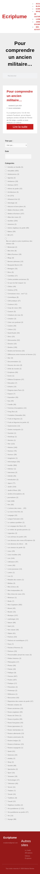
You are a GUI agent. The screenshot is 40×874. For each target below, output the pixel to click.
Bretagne (12, 268)
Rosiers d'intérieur (16, 744)
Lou (10, 576)
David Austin (14, 333)
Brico (11, 272)
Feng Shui (12, 411)
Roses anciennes (15, 708)
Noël (11, 626)
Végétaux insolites (15, 805)
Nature (12, 622)
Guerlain (12, 433)
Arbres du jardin (15, 188)
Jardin (12, 487)
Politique (12, 672)
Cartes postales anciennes (18, 279)
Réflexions (12, 694)
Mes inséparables (15, 590)
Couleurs (12, 304)
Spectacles (13, 769)
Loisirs (11, 572)
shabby (11, 758)
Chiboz (12, 286)
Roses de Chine (14, 715)
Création (12, 319)
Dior (10, 358)
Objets (12, 633)
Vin (10, 815)
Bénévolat (12, 247)
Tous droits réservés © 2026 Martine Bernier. (20, 868)
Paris (11, 644)
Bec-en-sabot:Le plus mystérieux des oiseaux (19, 242)
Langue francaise (15, 519)
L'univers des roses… (17, 508)
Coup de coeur (14, 308)
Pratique (12, 683)
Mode (11, 601)
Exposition (13, 397)
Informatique (14, 462)
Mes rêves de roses (16, 594)
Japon (11, 483)
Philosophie (13, 662)
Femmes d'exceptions (17, 408)
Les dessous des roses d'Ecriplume (21, 540)
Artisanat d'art (14, 199)
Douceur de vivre (15, 365)
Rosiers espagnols (15, 748)
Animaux (13, 185)
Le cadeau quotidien (16, 522)
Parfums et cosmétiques (18, 640)
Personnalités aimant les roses (20, 655)
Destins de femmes (16, 351)
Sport (11, 773)
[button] (33, 1)
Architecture (13, 192)
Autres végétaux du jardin (18, 228)
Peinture (12, 651)
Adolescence (13, 174)
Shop (11, 762)
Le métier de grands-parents (19, 529)
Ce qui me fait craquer (17, 283)
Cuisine (12, 326)
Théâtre (12, 790)
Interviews (12, 472)
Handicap (12, 436)
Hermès (12, 440)
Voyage (12, 819)
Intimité (12, 476)
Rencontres (13, 697)
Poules (12, 680)
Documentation (14, 361)
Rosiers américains (16, 737)
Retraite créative (15, 705)
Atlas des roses (14, 217)
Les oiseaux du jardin (16, 547)
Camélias (13, 276)
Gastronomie (14, 426)
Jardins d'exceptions (16, 494)
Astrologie (12, 203)
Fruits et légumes (15, 419)
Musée (12, 612)
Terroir (11, 787)
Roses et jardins (15, 719)
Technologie (13, 780)
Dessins (12, 344)
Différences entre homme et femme (22, 354)
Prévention (13, 687)
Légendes (12, 533)
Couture (12, 311)
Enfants (12, 386)
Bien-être (12, 251)
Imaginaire (13, 458)
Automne (12, 224)
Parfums (12, 637)
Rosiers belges (14, 740)
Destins (12, 347)
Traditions (12, 798)
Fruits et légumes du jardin (18, 422)
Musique (13, 615)
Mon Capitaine (15, 605)
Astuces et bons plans (17, 206)
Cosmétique (13, 297)
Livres (11, 565)
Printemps (12, 690)
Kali (11, 501)
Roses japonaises (15, 726)
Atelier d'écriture (15, 210)
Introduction (13, 479)
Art (11, 196)
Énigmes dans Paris (16, 390)
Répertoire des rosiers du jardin (20, 701)
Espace (11, 394)
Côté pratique (14, 301)
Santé (11, 751)
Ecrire (11, 376)
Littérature (13, 562)
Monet (11, 608)
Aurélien (13, 221)
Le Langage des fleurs (17, 526)
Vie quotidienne (16, 808)
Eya (11, 401)
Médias (11, 583)
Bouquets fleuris (15, 265)
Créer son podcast (15, 322)
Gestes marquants (15, 429)
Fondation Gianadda (16, 415)
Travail (12, 801)
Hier (11, 444)
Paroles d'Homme (15, 647)
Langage (12, 515)
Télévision (13, 783)
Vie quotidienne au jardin (18, 812)
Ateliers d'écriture (16, 213)
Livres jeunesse (15, 569)
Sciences (12, 755)
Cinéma (12, 290)
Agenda (12, 178)
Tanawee (12, 776)
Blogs (11, 258)
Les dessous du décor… (17, 544)
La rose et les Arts (15, 512)
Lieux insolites (14, 554)
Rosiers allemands (16, 733)
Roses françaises (15, 723)
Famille (12, 404)
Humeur (12, 451)
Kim (11, 504)
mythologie (13, 619)
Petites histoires (14, 658)
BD (10, 235)
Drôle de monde (14, 369)
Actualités (13, 171)
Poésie (12, 669)
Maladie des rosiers (16, 580)
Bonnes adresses (15, 261)
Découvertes (14, 340)
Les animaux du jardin (17, 537)
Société (12, 765)
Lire (11, 558)
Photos (12, 665)
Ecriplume (14, 16)
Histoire (12, 447)
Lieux (11, 551)
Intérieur (12, 469)
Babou (12, 231)
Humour (12, 454)
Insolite (12, 465)
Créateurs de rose (15, 315)
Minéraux (12, 597)
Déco (11, 336)
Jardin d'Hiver (14, 490)
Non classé (13, 630)
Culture (12, 329)
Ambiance (13, 181)
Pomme (12, 676)
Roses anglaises (15, 712)
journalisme (13, 497)
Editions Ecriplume (16, 379)
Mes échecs (13, 587)
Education (12, 383)
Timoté (12, 794)
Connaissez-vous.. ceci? (17, 293)
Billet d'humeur (14, 254)
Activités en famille (15, 167)
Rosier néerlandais (15, 730)
